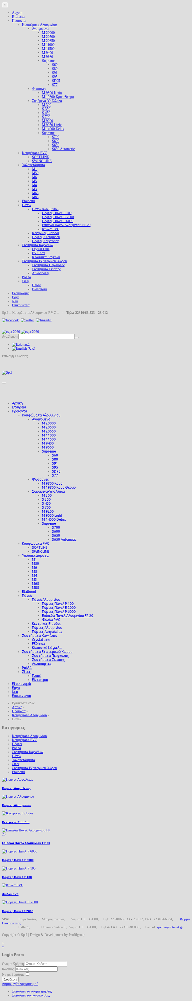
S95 (55, 77)
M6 (34, 177)
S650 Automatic (63, 149)
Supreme (48, 61)
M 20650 (48, 41)
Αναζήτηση (10, 336)
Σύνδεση (10, 979)
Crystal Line (41, 249)
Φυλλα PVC (10, 894)
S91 (55, 73)
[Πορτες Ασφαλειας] (17, 779)
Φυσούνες (39, 89)
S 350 (46, 109)
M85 (35, 197)
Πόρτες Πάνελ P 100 (57, 213)
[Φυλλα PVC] (12, 885)
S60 (55, 65)
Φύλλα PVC (50, 229)
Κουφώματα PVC (34, 153)
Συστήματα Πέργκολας (48, 265)
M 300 (46, 105)
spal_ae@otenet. (168, 927)
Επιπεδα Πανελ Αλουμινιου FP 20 (26, 842)
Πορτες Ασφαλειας (16, 788)
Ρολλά (26, 277)
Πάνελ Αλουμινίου (45, 209)
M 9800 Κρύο (52, 93)
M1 (34, 169)
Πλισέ (36, 285)
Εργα (15, 297)
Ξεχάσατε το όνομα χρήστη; (32, 991)
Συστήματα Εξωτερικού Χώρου (44, 261)
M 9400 (47, 53)
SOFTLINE (40, 157)
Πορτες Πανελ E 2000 (17, 911)
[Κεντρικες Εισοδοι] (17, 813)
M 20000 (48, 33)
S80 (55, 69)
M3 (34, 189)
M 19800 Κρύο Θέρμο (58, 97)
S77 (55, 85)
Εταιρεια (18, 17)
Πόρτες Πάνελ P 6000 (57, 221)
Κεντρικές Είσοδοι (45, 233)
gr (181, 927)
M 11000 (48, 45)
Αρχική (17, 707)
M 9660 (47, 57)
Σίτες (26, 281)
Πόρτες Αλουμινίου (46, 237)
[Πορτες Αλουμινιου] (18, 796)
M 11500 (48, 49)
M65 (35, 193)
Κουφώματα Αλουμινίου (39, 25)
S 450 (46, 113)
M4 (34, 185)
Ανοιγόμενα (40, 29)
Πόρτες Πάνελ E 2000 (58, 217)
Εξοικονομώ (20, 293)
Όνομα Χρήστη (13, 964)
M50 (35, 173)
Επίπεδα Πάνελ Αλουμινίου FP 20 (66, 225)
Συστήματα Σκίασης (46, 269)
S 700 (46, 117)
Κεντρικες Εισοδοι (16, 822)
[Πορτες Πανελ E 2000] (20, 902)
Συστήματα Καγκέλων (37, 245)
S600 (55, 141)
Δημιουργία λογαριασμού (20, 984)
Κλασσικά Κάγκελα (46, 257)
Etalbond (28, 201)
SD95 (56, 81)
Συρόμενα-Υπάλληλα (47, 101)
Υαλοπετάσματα (33, 165)
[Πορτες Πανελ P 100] (19, 868)
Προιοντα (19, 21)
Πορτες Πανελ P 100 (17, 877)
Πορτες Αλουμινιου (16, 805)
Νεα (15, 301)
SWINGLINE (42, 161)
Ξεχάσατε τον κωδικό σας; (31, 995)
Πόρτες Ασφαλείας (45, 241)
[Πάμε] (77, 337)
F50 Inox (38, 253)
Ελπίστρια (39, 289)
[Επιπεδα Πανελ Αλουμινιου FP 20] (27, 834)
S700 (55, 137)
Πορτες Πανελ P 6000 (18, 860)
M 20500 (48, 37)
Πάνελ (26, 205)
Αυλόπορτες (41, 273)
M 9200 (47, 121)
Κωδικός (8, 969)
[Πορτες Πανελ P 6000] (19, 851)
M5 (34, 181)
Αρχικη (17, 13)
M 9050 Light (52, 125)
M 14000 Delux (53, 129)
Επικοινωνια (21, 305)
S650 (55, 145)
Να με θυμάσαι (13, 974)
